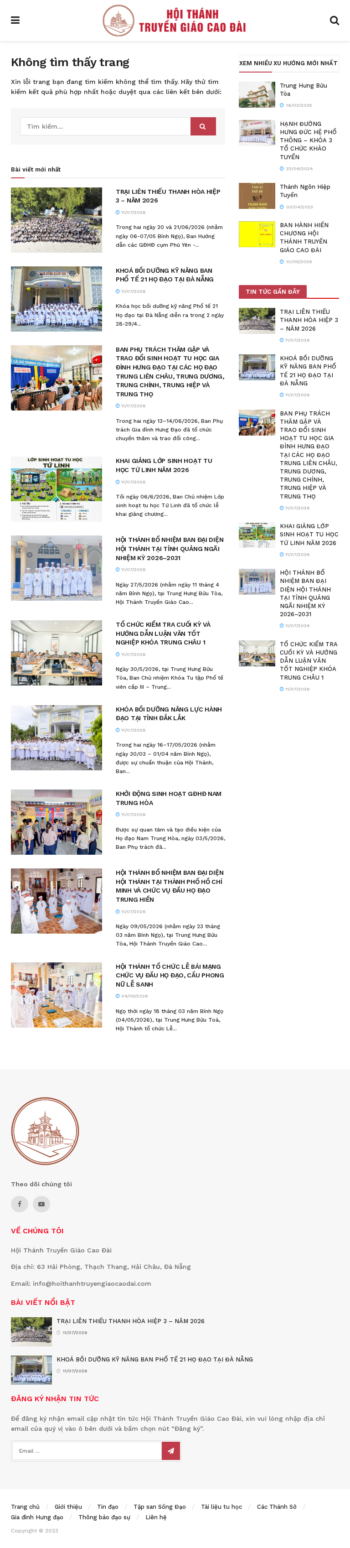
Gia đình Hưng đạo (37, 1517)
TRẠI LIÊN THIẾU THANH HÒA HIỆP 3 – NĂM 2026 (309, 320)
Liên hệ (156, 1517)
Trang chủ (25, 1506)
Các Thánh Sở (277, 1506)
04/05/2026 (134, 995)
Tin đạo (107, 1506)
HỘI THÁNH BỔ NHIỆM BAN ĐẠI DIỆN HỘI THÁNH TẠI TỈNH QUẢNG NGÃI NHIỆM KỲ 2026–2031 (169, 548)
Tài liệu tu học (221, 1506)
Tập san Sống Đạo (160, 1506)
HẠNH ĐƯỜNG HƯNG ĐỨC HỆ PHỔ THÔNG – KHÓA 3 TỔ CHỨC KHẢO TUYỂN (308, 140)
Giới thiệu (68, 1506)
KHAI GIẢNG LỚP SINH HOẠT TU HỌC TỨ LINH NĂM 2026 (309, 534)
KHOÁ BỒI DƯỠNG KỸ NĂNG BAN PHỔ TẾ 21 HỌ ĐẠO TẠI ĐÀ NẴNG (155, 1359)
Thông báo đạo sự (104, 1517)
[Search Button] (203, 126)
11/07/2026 (132, 212)
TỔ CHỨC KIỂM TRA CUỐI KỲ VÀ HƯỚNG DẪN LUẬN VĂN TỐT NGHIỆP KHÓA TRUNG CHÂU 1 (163, 633)
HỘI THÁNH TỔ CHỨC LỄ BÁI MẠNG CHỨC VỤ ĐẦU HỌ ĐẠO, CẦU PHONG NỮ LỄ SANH (170, 975)
